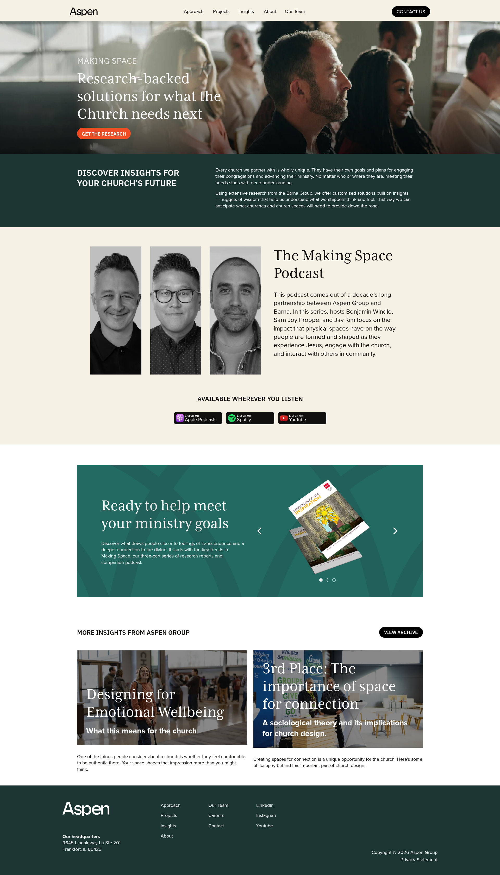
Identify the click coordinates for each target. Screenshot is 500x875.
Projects (221, 11)
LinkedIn (264, 805)
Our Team (295, 11)
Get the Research (104, 133)
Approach (194, 11)
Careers (216, 815)
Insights (246, 11)
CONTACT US (411, 11)
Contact (216, 825)
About (270, 11)
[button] (259, 531)
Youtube (264, 825)
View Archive (401, 632)
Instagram (266, 815)
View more (162, 711)
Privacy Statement (419, 859)
